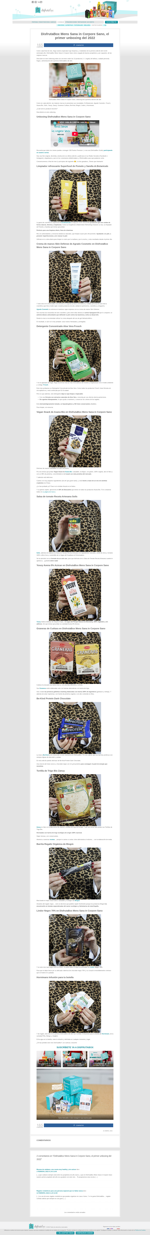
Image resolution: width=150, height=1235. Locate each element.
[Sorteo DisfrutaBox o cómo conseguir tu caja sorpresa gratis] (75, 1094)
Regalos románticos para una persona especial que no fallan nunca (60, 1191)
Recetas (61, 25)
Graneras (42, 688)
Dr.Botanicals (66, 222)
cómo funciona (44, 22)
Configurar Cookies (85, 1233)
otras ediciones (71, 22)
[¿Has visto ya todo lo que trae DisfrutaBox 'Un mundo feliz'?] (101, 1059)
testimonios (81, 22)
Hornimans (105, 1034)
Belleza (87, 25)
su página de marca (49, 492)
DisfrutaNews (97, 25)
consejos (60, 22)
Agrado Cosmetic (43, 309)
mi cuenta (90, 22)
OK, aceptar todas (66, 1233)
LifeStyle (69, 25)
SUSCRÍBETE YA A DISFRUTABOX (75, 1047)
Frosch (45, 385)
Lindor (92, 967)
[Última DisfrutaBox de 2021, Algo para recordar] (49, 1059)
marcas (53, 22)
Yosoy (39, 622)
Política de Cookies (140, 1230)
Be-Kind (46, 755)
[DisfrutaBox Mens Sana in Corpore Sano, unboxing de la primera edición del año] (75, 80)
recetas (52, 839)
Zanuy (39, 827)
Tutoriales (78, 25)
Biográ (77, 900)
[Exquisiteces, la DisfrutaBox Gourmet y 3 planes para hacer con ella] (75, 1059)
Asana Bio (68, 472)
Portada (35, 22)
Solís (38, 553)
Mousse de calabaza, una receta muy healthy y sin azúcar (56, 1169)
